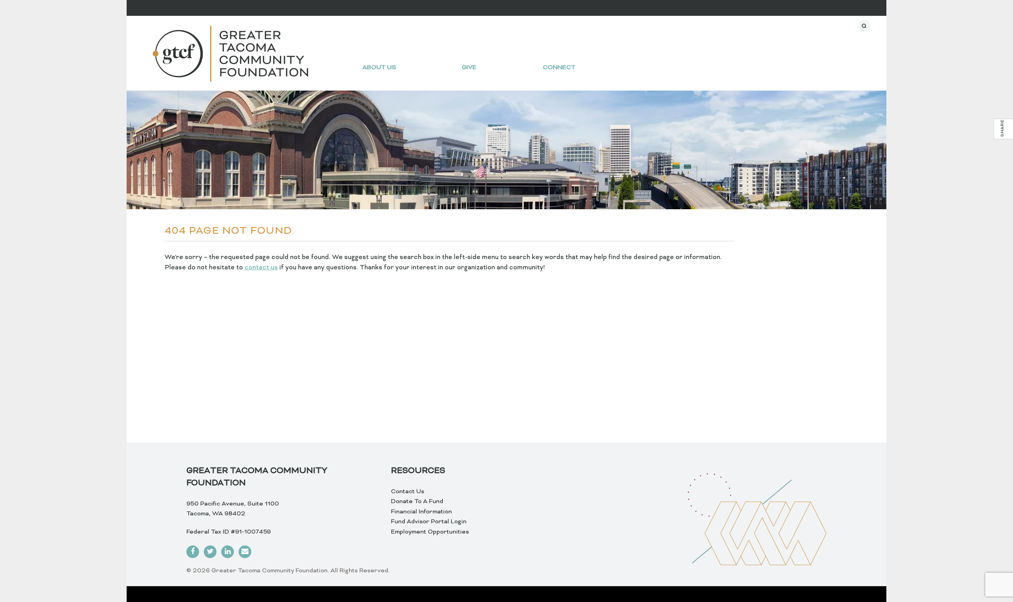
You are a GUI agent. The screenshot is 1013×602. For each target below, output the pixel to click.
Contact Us (407, 492)
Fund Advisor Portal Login (429, 522)
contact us (261, 268)
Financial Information (421, 512)
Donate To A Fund (417, 501)
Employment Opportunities (430, 532)
